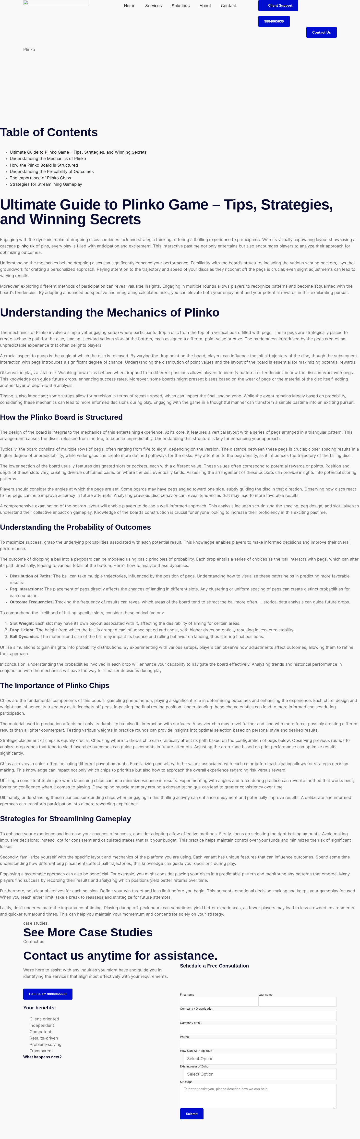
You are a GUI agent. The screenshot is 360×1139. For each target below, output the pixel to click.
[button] (278, 5)
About (205, 5)
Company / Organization (196, 1008)
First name (187, 994)
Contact (228, 5)
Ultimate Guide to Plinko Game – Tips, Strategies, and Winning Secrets (78, 152)
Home (129, 5)
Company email (190, 1023)
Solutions (181, 5)
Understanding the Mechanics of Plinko (48, 158)
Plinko (29, 49)
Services (153, 5)
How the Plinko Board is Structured (44, 165)
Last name (265, 994)
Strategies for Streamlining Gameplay (46, 184)
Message (186, 1082)
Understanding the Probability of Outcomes (52, 171)
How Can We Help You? (196, 1051)
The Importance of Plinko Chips (40, 177)
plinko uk (26, 246)
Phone (184, 1037)
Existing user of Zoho (194, 1066)
